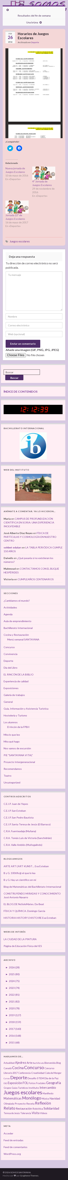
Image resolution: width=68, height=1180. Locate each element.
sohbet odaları (12, 547)
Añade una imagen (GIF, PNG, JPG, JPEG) (32, 349)
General (8, 701)
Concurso (9, 647)
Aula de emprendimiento (17, 621)
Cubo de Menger (53, 1073)
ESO (5, 1083)
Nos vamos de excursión (17, 748)
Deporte (35, 42)
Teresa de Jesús (12, 1113)
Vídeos (43, 1113)
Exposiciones (11, 688)
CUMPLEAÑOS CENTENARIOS (36, 579)
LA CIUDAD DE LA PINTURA (20, 939)
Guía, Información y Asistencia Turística (26, 708)
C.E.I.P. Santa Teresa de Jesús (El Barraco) (27, 824)
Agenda (8, 614)
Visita (36, 1113)
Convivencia (10, 653)
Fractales (41, 1083)
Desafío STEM (36, 1078)
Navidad (55, 1098)
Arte (29, 1062)
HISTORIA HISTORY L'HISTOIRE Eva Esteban (30, 917)
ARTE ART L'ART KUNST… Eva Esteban (26, 866)
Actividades (10, 607)
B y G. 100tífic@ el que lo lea (19, 873)
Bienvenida (50, 1063)
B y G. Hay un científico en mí (20, 879)
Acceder (8, 1133)
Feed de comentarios (15, 1147)
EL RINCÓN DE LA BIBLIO (19, 674)
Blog (58, 1063)
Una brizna (32, 22)
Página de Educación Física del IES (23, 945)
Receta (30, 1103)
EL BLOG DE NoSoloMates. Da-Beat (24, 904)
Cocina (18, 1067)
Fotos (32, 1083)
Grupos (7, 1088)
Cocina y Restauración (16, 634)
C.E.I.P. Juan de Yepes (16, 803)
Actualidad (9, 1063)
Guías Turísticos (20, 1088)
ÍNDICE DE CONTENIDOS (21, 391)
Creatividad (37, 1072)
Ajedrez (20, 1062)
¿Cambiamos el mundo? (17, 600)
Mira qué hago (12, 741)
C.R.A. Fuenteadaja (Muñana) (20, 831)
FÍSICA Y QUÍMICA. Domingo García (24, 910)
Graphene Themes (29, 1175)
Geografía (53, 1083)
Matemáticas (13, 1098)
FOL (25, 1083)
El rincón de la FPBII (18, 726)
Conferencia (24, 1073)
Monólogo (31, 1097)
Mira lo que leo (12, 734)
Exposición (15, 1083)
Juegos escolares (20, 241)
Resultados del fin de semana (34, 15)
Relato (9, 1108)
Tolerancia (25, 1113)
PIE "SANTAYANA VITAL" (18, 755)
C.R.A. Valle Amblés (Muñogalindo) (23, 844)
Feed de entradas (13, 1140)
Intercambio (48, 1087)
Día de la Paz (51, 1078)
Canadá (8, 1068)
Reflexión (43, 1103)
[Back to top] (59, 1171)
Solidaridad (51, 1108)
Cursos (7, 1078)
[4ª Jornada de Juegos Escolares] (43, 173)
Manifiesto (48, 1093)
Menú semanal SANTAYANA (23, 639)
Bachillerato (38, 1063)
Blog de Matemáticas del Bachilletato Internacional (32, 886)
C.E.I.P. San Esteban (15, 810)
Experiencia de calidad (16, 681)
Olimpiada (9, 1103)
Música (45, 1098)
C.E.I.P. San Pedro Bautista (19, 817)
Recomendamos (13, 768)
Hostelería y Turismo (15, 715)
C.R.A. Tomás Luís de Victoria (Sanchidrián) (28, 837)
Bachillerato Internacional (18, 627)
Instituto (33, 1087)
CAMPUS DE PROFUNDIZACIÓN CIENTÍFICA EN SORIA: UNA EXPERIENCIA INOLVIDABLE (29, 522)
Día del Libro (10, 667)
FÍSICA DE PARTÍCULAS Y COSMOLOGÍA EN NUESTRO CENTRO (30, 537)
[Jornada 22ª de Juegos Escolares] (17, 207)
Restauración (24, 1108)
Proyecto (20, 1103)
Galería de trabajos (14, 694)
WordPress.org (12, 1153)
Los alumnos (11, 722)
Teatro (7, 775)
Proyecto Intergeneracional (19, 761)
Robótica (37, 1108)
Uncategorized (12, 782)
